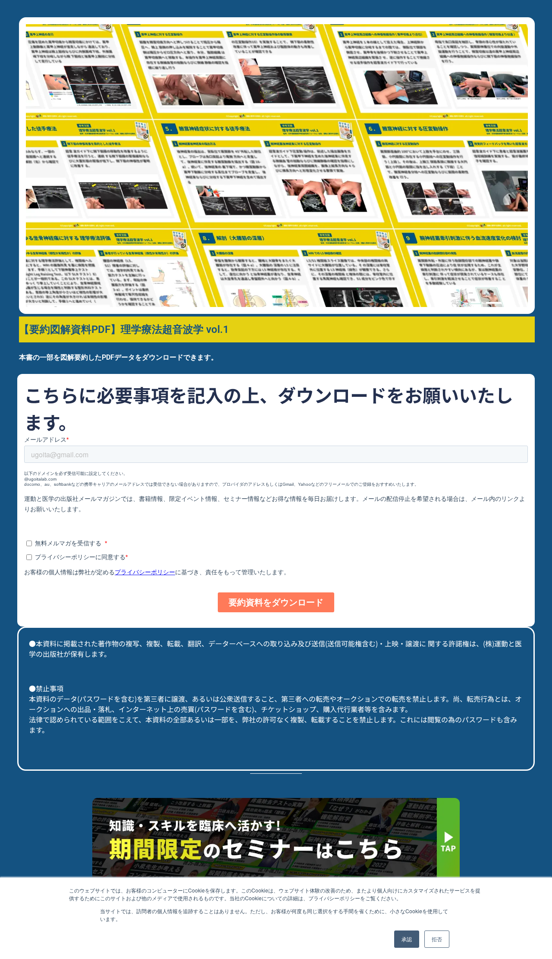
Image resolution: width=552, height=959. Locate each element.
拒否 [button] (437, 939)
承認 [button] (406, 939)
